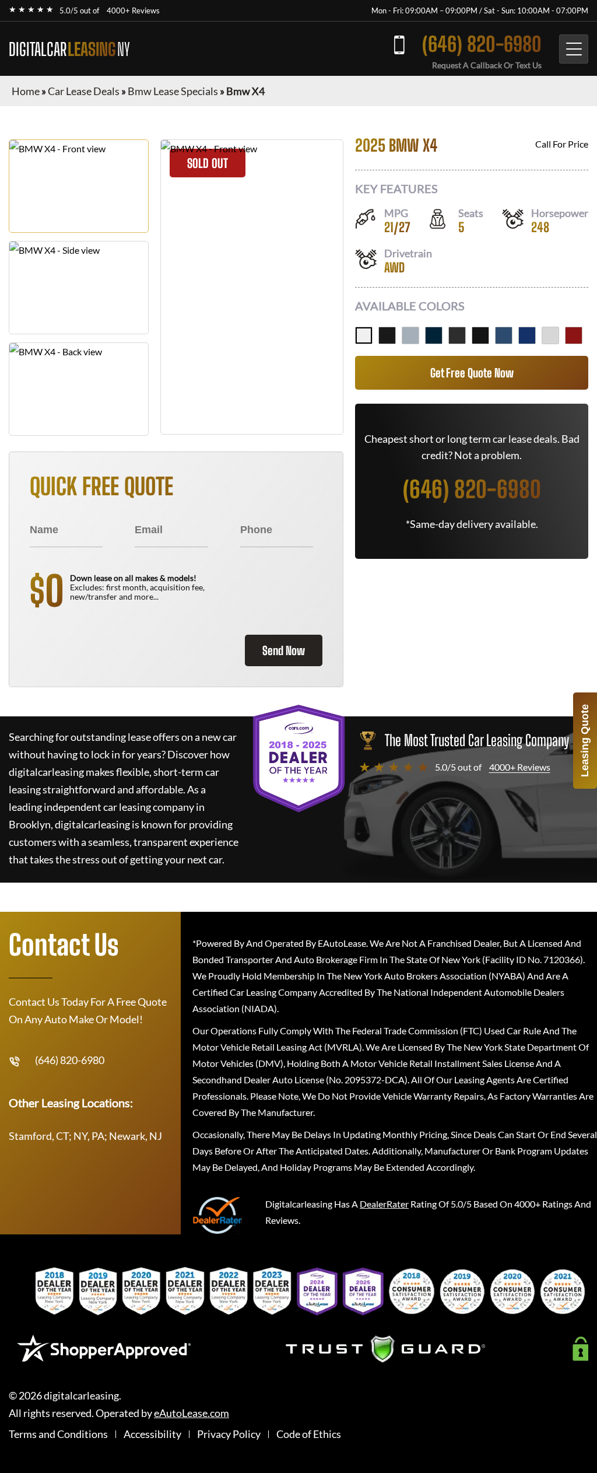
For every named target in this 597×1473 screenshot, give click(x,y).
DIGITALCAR (69, 49)
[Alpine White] (364, 335)
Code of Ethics (308, 1434)
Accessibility (152, 1434)
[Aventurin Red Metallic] (574, 335)
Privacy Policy (229, 1434)
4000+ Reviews (133, 10)
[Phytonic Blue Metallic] (504, 335)
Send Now (283, 650)
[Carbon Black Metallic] (434, 335)
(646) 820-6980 (482, 44)
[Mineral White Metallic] (550, 335)
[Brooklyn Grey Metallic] (410, 335)
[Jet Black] (480, 335)
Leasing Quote (585, 740)
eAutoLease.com (191, 1413)
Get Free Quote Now (472, 373)
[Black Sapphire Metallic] (387, 335)
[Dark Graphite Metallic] (457, 335)
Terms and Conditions (58, 1434)
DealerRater (384, 1203)
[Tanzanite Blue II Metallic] (527, 335)
